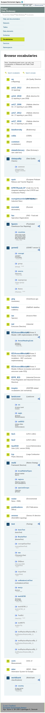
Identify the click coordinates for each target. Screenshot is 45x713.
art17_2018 (16, 121)
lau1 (13, 434)
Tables (5, 27)
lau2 (13, 440)
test (13, 524)
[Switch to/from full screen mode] (31, 5)
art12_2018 (16, 96)
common (15, 142)
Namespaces (7, 47)
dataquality (16, 159)
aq (12, 79)
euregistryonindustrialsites (18, 199)
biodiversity (16, 130)
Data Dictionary (20, 15)
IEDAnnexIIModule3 (18, 353)
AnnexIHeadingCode (22, 341)
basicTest (21, 530)
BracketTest (22, 537)
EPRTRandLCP (18, 188)
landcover (16, 397)
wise (13, 669)
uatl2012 (21, 421)
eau (19, 553)
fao (12, 216)
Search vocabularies (14, 73)
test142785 (22, 596)
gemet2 (14, 248)
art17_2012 (16, 113)
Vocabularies (8, 39)
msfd (13, 463)
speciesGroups (22, 488)
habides (15, 307)
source (20, 271)
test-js (20, 587)
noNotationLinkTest (22, 580)
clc (19, 405)
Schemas (6, 35)
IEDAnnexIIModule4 (18, 367)
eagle (20, 413)
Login (26, 5)
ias (12, 316)
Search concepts (31, 73)
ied (12, 324)
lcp (12, 454)
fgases (14, 224)
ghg (13, 299)
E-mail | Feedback (9, 705)
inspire (14, 388)
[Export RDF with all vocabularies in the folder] (39, 161)
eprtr (13, 180)
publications (17, 507)
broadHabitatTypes (22, 471)
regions (21, 479)
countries (21, 232)
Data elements (8, 31)
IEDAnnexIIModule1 (18, 333)
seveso (14, 516)
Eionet (12, 15)
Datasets (6, 23)
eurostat (15, 207)
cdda (13, 136)
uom (13, 661)
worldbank (16, 678)
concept (21, 253)
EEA (12, 2)
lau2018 (14, 446)
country (21, 686)
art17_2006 (16, 104)
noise (13, 499)
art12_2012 (16, 88)
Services (6, 43)
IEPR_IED (15, 377)
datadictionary (17, 150)
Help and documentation (11, 19)
